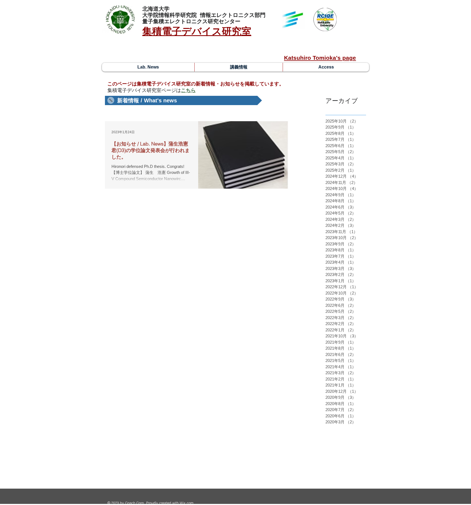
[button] (183, 100)
